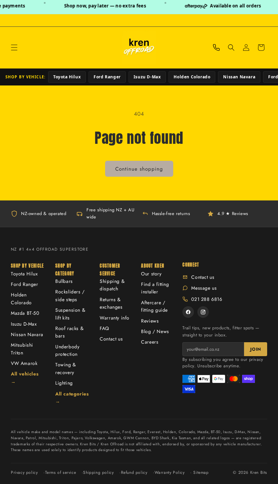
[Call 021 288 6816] (216, 47)
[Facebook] (188, 312)
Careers (149, 341)
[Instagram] (203, 312)
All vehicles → (24, 377)
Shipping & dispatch (112, 285)
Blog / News (155, 331)
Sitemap (201, 472)
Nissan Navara (239, 77)
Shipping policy (98, 472)
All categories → (71, 397)
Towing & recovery (65, 368)
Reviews (150, 320)
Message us (204, 288)
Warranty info (115, 317)
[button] (14, 47)
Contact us (111, 338)
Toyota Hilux (67, 77)
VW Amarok (24, 363)
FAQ (104, 328)
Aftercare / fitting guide (154, 306)
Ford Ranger (107, 77)
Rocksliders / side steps (70, 295)
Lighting (64, 383)
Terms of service (60, 472)
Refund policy (134, 472)
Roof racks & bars (69, 332)
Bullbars (64, 281)
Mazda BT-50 (25, 313)
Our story (151, 273)
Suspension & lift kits (70, 314)
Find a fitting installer (155, 288)
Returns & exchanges (111, 303)
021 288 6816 (206, 299)
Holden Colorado (192, 77)
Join (255, 349)
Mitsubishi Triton (22, 349)
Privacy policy (24, 472)
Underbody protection (67, 350)
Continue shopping (139, 169)
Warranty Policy (170, 472)
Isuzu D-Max (147, 77)
